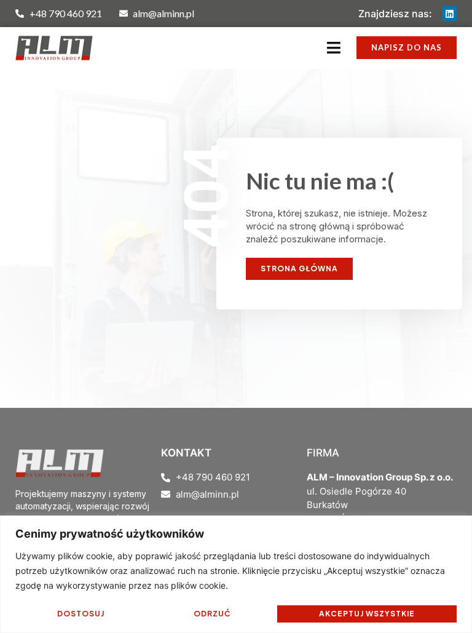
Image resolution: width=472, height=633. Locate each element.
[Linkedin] (449, 13)
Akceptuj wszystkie (367, 613)
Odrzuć (212, 613)
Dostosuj (80, 613)
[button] (334, 48)
